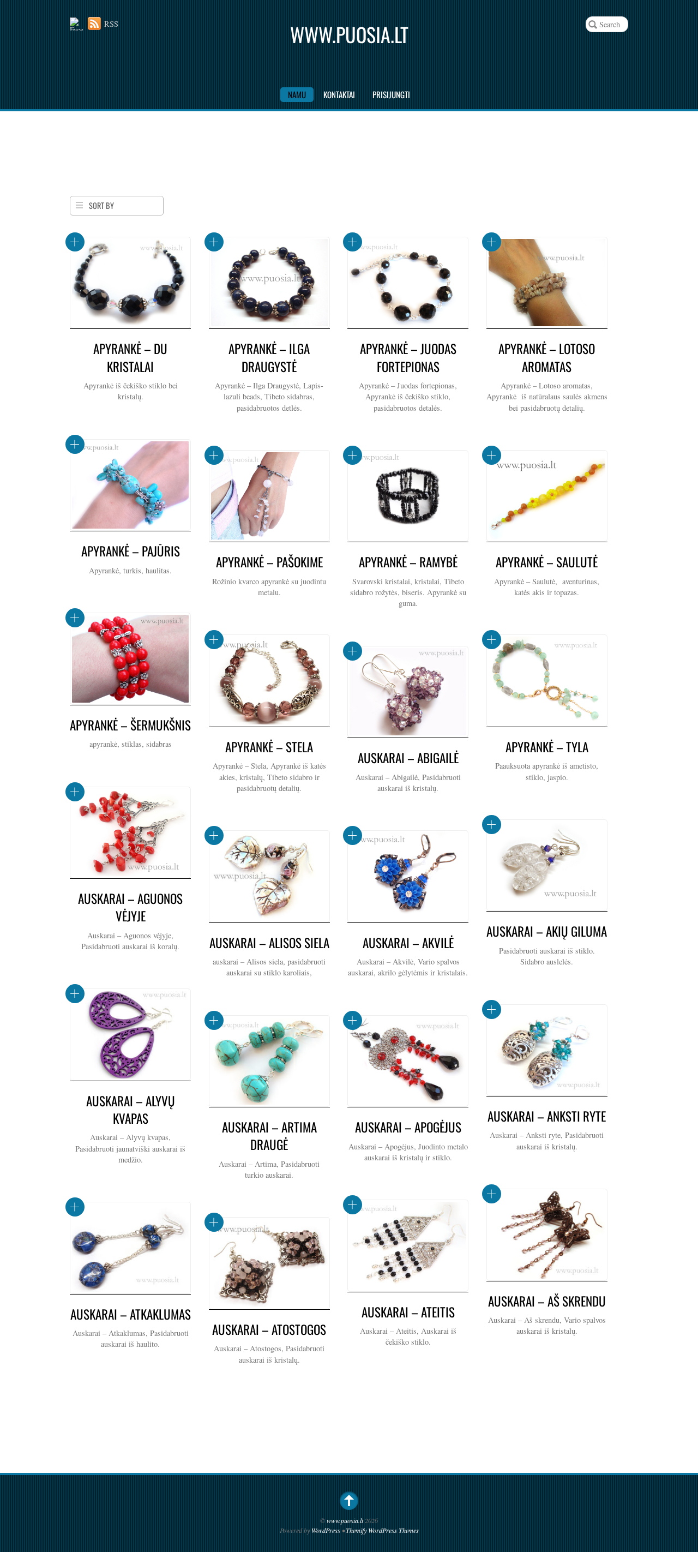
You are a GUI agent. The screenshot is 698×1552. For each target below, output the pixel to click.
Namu (297, 94)
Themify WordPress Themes (382, 1530)
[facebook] (76, 24)
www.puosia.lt (345, 1520)
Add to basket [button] (75, 241)
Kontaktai (339, 94)
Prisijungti (391, 94)
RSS (111, 24)
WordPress (325, 1530)
